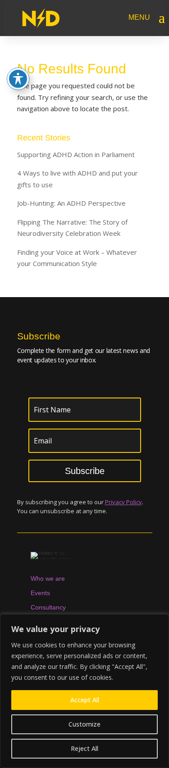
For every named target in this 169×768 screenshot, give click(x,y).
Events (40, 592)
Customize (84, 724)
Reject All (84, 748)
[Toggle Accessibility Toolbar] (18, 79)
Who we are (48, 578)
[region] (84, 691)
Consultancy (48, 607)
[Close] (159, 621)
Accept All (84, 700)
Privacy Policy (123, 502)
